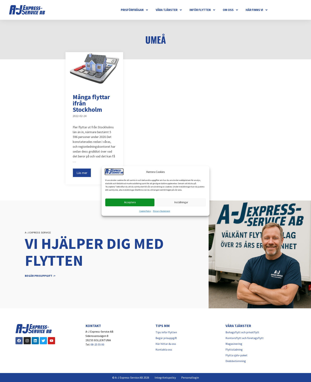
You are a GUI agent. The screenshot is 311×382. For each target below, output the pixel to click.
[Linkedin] (35, 340)
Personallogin (190, 377)
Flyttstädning (234, 349)
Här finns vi (254, 10)
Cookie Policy (145, 211)
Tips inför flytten (166, 332)
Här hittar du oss (166, 344)
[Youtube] (51, 340)
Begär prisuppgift (166, 338)
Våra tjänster (166, 10)
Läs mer (81, 173)
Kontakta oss (164, 349)
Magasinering (234, 344)
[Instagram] (27, 340)
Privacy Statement (161, 211)
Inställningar (181, 202)
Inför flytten (200, 10)
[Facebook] (19, 340)
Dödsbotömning (236, 361)
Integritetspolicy (165, 377)
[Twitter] (43, 340)
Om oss (228, 10)
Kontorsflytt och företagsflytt (245, 338)
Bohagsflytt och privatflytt (242, 332)
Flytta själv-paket (236, 355)
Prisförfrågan (132, 10)
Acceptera (130, 202)
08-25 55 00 (97, 344)
